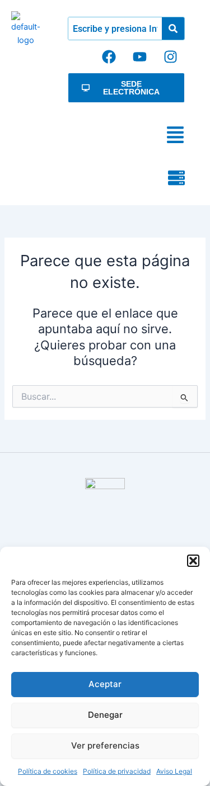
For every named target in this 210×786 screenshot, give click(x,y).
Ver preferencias (105, 745)
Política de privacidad (117, 771)
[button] (193, 560)
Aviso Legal (174, 771)
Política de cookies (47, 771)
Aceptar (105, 684)
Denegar (105, 714)
